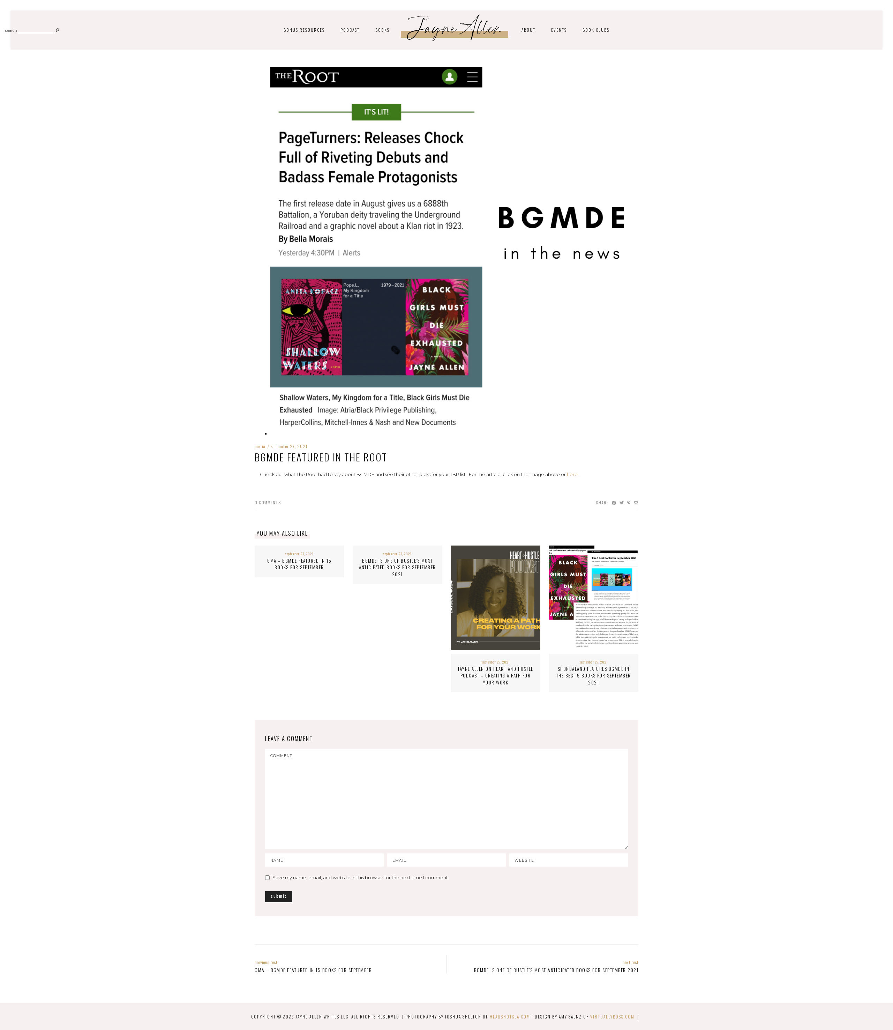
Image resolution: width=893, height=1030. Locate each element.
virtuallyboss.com (612, 1017)
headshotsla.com (510, 1017)
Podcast (350, 30)
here (572, 474)
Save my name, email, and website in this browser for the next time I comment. (360, 877)
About (528, 30)
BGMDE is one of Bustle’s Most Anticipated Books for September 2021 (397, 567)
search (11, 31)
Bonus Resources (304, 30)
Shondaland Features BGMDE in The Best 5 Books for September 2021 (593, 675)
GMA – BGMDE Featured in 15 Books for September (299, 564)
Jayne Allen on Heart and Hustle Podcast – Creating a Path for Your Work (495, 675)
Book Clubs (596, 30)
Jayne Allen (455, 31)
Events (559, 30)
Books (382, 30)
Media (260, 446)
